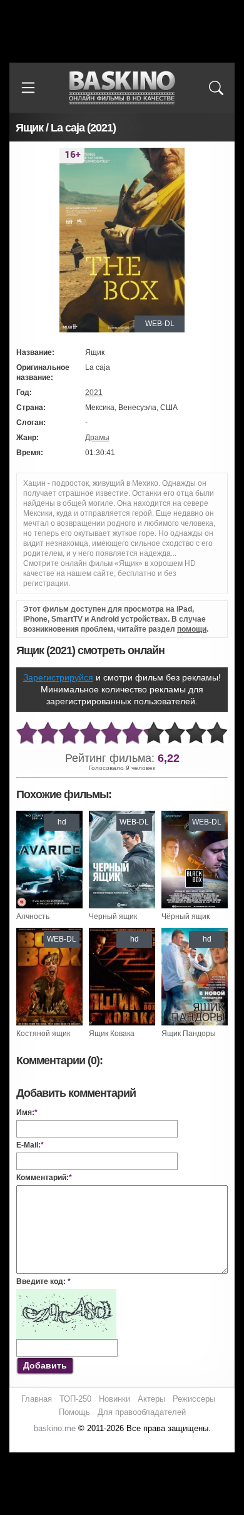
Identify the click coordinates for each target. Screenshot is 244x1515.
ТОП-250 (75, 1399)
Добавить (45, 1365)
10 (217, 733)
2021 (94, 392)
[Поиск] (215, 87)
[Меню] (28, 87)
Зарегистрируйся (58, 677)
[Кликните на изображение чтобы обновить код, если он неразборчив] (66, 1294)
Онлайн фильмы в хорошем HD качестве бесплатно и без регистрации (122, 88)
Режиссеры (194, 1399)
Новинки (114, 1399)
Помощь (74, 1412)
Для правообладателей (142, 1412)
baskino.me (55, 1428)
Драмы (97, 437)
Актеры (151, 1399)
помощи (191, 629)
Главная (36, 1399)
